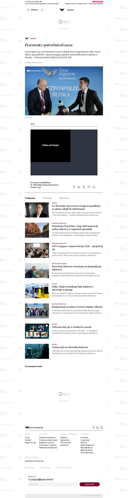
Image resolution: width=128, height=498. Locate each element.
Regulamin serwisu (46, 443)
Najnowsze (64, 198)
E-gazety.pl (85, 440)
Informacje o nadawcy (48, 445)
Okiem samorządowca (59, 263)
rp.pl (32, 124)
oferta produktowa (63, 468)
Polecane (47, 198)
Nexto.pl (84, 443)
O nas (27, 438)
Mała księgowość (87, 445)
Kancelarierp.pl (86, 448)
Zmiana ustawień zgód (48, 440)
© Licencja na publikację (40, 183)
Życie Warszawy (87, 453)
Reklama (63, 438)
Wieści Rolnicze (87, 450)
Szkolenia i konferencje (34, 461)
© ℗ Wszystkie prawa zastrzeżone (44, 185)
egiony (70, 10)
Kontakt (28, 440)
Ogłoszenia (64, 440)
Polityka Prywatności (47, 438)
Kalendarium (45, 468)
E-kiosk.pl (84, 438)
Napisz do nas (30, 443)
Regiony (33, 38)
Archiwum (64, 445)
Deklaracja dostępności (48, 448)
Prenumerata (65, 443)
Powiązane (30, 198)
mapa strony (30, 468)
